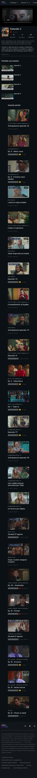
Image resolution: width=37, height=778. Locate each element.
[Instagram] (30, 726)
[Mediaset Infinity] (4, 2)
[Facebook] (25, 726)
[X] (34, 726)
